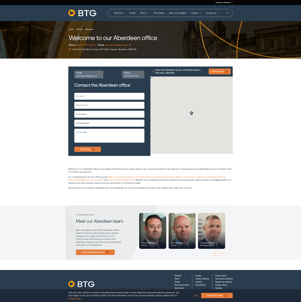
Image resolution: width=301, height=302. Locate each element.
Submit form (85, 149)
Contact (198, 282)
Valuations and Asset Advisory (211, 177)
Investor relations (223, 2)
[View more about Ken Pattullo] (182, 231)
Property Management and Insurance (85, 180)
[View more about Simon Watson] (152, 231)
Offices (80, 29)
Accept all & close (215, 295)
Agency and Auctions (186, 177)
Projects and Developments (121, 180)
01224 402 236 (84, 45)
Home (71, 29)
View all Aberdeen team (93, 252)
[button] (191, 113)
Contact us (211, 13)
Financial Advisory (144, 177)
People (132, 13)
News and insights (177, 13)
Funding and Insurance (164, 177)
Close (196, 295)
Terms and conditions (224, 278)
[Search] (227, 12)
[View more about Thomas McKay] (211, 231)
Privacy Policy (74, 298)
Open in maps (218, 71)
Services (118, 13)
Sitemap (218, 288)
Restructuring (115, 177)
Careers (195, 13)
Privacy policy (221, 275)
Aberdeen (90, 29)
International (200, 285)
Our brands (159, 13)
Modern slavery (221, 285)
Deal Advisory (128, 177)
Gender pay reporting (223, 282)
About (143, 13)
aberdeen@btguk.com (116, 45)
